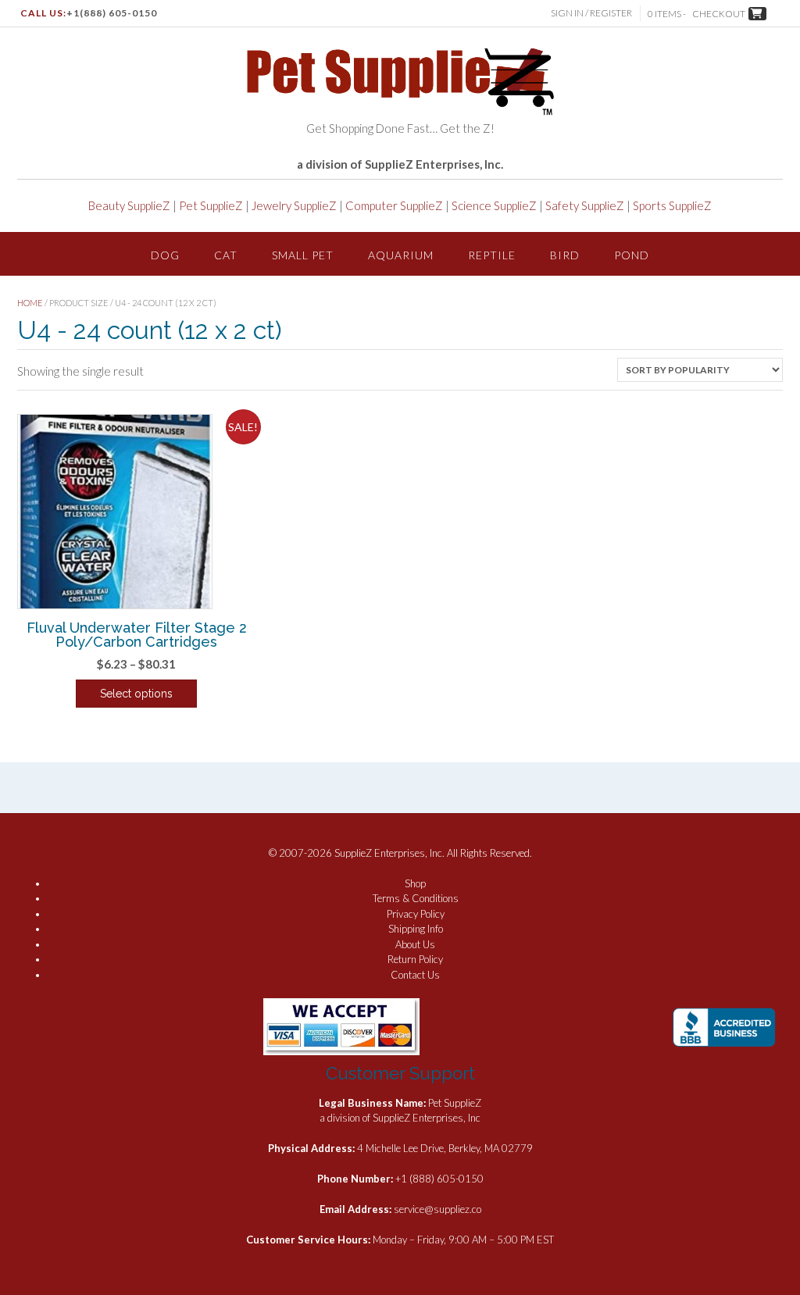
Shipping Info (415, 928)
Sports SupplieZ (672, 205)
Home (30, 303)
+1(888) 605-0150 (111, 13)
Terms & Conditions (416, 898)
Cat (226, 255)
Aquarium (401, 255)
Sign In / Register (591, 13)
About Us (415, 944)
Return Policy (415, 959)
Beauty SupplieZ (129, 205)
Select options (136, 693)
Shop (415, 883)
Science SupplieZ (494, 205)
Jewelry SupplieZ (294, 205)
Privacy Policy (416, 914)
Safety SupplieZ (584, 205)
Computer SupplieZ (394, 205)
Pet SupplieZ (211, 205)
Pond (631, 255)
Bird (565, 255)
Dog (165, 255)
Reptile (492, 255)
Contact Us (415, 975)
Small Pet (303, 255)
